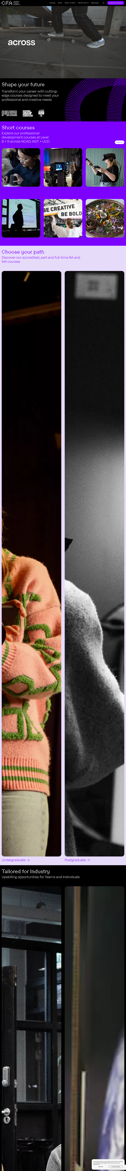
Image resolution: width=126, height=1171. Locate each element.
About (60, 3)
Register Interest (115, 3)
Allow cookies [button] (115, 1166)
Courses (52, 3)
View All (119, 142)
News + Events (70, 3)
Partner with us (83, 3)
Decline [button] (100, 1166)
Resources (95, 3)
